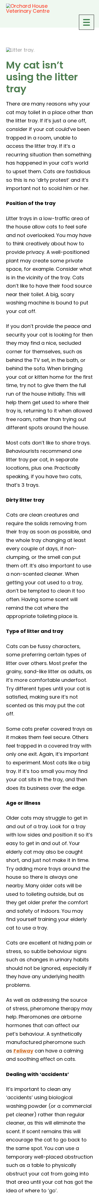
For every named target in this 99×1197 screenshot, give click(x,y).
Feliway (23, 1050)
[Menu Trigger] (86, 22)
